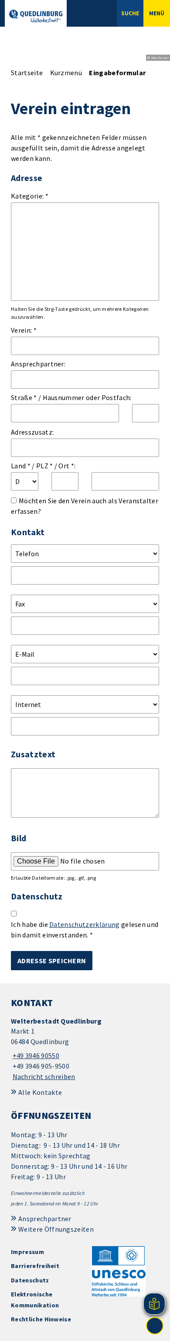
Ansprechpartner (44, 1218)
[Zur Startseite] (36, 16)
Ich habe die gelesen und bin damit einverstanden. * (84, 929)
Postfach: (117, 397)
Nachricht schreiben (44, 1076)
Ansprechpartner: (38, 363)
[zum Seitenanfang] (154, 1325)
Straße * (24, 397)
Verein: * (24, 330)
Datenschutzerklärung (84, 924)
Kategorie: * (29, 196)
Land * (21, 465)
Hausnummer (64, 397)
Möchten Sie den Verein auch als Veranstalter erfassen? (84, 506)
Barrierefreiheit (35, 1266)
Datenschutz (30, 1280)
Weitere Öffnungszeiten (56, 1229)
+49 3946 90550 (35, 1055)
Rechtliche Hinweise (41, 1319)
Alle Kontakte (40, 1092)
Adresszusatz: (32, 432)
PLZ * (44, 465)
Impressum (27, 1252)
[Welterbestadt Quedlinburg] (85, 1049)
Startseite (27, 72)
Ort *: (66, 465)
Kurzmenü (66, 72)
